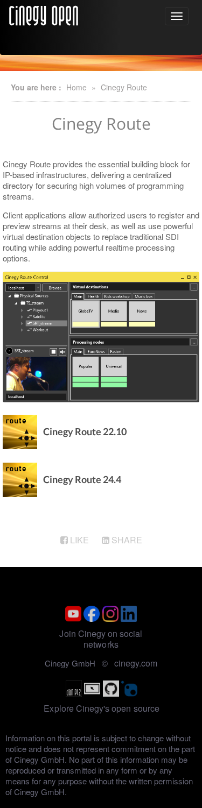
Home (76, 87)
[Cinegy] (43, 14)
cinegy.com (135, 663)
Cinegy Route (124, 87)
